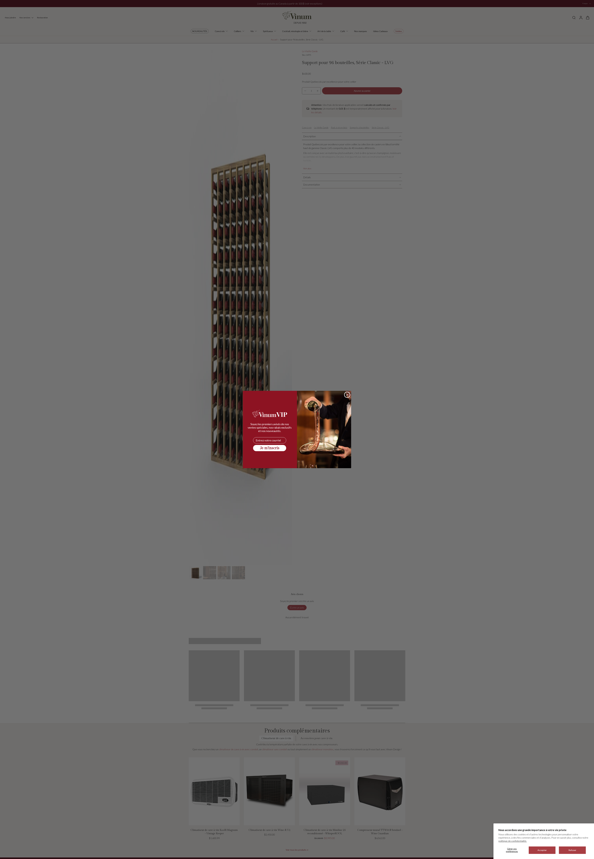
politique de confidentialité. (512, 840)
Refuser (572, 850)
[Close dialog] (347, 394)
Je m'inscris (269, 448)
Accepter (542, 850)
